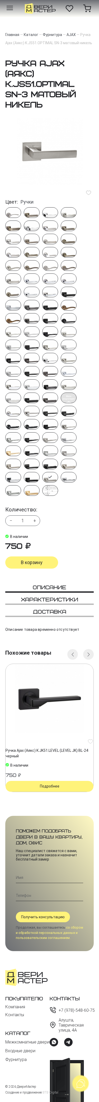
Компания (15, 1006)
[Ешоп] (40, 8)
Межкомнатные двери (27, 1042)
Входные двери (20, 1050)
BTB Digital (50, 1092)
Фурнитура (16, 1059)
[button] (72, 654)
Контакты (14, 1014)
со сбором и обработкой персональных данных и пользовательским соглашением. (49, 932)
